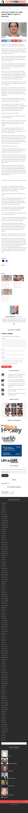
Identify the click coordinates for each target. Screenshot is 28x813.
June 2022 (3, 611)
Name (2, 349)
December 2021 (4, 624)
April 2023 (3, 590)
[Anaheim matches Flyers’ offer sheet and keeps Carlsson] (20, 414)
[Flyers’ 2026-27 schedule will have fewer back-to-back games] (8, 410)
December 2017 (4, 728)
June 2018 (3, 715)
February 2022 (4, 620)
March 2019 (3, 696)
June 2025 (3, 533)
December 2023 (4, 572)
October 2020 (4, 655)
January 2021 (4, 648)
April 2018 (3, 720)
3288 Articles (19, 316)
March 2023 (3, 592)
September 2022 (4, 605)
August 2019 (3, 685)
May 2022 (3, 613)
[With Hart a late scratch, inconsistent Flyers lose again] (6, 292)
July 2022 (3, 609)
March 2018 (3, 722)
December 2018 (4, 702)
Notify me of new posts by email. (10, 363)
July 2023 (3, 583)
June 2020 (3, 663)
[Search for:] (14, 8)
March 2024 (3, 566)
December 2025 (4, 520)
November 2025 (4, 522)
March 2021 (3, 644)
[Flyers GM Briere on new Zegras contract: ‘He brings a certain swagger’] (14, 410)
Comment (3, 338)
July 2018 (3, 713)
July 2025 (3, 531)
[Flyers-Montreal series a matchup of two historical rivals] (18, 278)
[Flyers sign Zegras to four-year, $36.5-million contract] (20, 410)
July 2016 (3, 739)
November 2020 (4, 653)
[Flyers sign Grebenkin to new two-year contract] (8, 405)
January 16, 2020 (6, 19)
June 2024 (3, 559)
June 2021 (3, 637)
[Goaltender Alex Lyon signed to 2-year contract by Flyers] (6, 278)
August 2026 (4, 503)
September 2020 (4, 657)
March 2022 (3, 618)
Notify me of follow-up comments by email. (12, 361)
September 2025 (4, 527)
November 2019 (4, 679)
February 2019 (4, 698)
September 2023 (4, 579)
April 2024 (3, 564)
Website (3, 357)
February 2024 (4, 568)
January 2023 (4, 596)
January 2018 (4, 726)
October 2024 (4, 551)
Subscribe (5, 475)
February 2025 (4, 542)
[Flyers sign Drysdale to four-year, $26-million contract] (20, 405)
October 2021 (4, 629)
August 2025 (4, 529)
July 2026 (3, 505)
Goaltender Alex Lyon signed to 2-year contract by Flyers (6, 283)
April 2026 (3, 511)
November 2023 (4, 574)
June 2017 (3, 735)
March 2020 (3, 670)
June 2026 (3, 507)
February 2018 (4, 724)
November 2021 (4, 627)
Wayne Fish (13, 19)
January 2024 (4, 570)
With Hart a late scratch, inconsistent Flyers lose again (6, 297)
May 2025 (3, 535)
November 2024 (4, 548)
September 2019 (4, 683)
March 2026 (3, 514)
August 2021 (3, 633)
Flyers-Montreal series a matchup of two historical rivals (18, 283)
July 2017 (3, 733)
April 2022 (3, 616)
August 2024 (4, 555)
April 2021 (3, 642)
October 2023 (4, 577)
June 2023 (3, 585)
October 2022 (4, 603)
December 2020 (4, 650)
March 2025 (3, 540)
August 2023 (4, 581)
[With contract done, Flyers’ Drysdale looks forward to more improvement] (14, 405)
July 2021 (3, 635)
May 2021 (3, 639)
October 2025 (4, 525)
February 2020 (4, 672)
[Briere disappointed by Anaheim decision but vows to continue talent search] (14, 414)
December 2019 (4, 676)
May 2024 (3, 561)
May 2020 (3, 666)
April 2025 (3, 538)
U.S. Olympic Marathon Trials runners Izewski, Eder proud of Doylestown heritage (16, 385)
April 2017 (3, 737)
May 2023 (3, 587)
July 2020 (3, 661)
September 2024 (4, 553)
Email (2, 353)
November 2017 (4, 731)
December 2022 (4, 598)
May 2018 (3, 718)
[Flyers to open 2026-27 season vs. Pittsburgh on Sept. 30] (8, 414)
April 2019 (3, 694)
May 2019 (3, 692)
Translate (12, 493)
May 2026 (3, 509)
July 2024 (3, 557)
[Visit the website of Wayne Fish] (14, 324)
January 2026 (4, 518)
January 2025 (4, 544)
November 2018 (4, 705)
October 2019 (4, 681)
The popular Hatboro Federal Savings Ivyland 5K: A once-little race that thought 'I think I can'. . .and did (16, 376)
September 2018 (4, 709)
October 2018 (4, 707)
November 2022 (4, 600)
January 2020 (4, 674)
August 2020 (4, 659)
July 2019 (3, 687)
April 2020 (3, 668)
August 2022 (4, 607)
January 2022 (4, 622)
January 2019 (4, 700)
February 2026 (4, 516)
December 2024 (4, 546)
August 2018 (3, 711)
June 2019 (3, 689)
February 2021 (4, 646)
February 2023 (4, 594)
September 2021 (4, 631)
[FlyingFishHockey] (14, 2)
